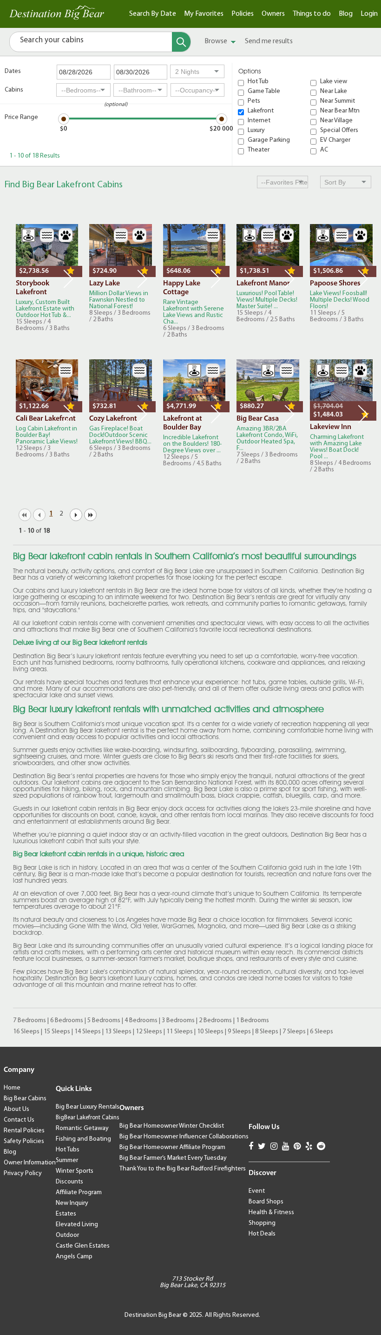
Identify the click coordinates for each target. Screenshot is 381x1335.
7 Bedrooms (29, 1020)
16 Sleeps (26, 1031)
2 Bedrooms (215, 1020)
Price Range (21, 117)
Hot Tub (258, 82)
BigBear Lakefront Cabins (87, 1118)
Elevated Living (77, 1224)
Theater (258, 150)
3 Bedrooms (178, 1020)
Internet (259, 121)
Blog (346, 14)
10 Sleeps (210, 1031)
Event (257, 1191)
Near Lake (333, 91)
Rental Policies (24, 1130)
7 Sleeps (294, 1031)
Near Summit (337, 101)
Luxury (256, 130)
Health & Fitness (271, 1212)
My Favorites (203, 14)
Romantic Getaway (82, 1128)
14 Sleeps (87, 1031)
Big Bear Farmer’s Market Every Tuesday (173, 1158)
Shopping (262, 1223)
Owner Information (30, 1162)
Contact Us (19, 1120)
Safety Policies (24, 1141)
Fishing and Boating (83, 1139)
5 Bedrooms (103, 1020)
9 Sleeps (239, 1031)
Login (369, 14)
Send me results (269, 41)
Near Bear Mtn (340, 111)
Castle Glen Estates (83, 1245)
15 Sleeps (57, 1031)
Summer (67, 1160)
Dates (13, 71)
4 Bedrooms (141, 1020)
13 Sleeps (118, 1031)
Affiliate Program (79, 1192)
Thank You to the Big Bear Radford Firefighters (182, 1168)
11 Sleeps (179, 1031)
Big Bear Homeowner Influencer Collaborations (184, 1136)
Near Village (336, 121)
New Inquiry (72, 1203)
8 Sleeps (266, 1031)
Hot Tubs (67, 1149)
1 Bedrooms (252, 1020)
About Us (16, 1109)
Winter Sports (74, 1171)
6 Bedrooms (66, 1020)
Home (12, 1087)
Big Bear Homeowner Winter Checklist (171, 1126)
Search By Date (152, 14)
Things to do (312, 14)
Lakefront (261, 111)
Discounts (69, 1181)
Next (68, 279)
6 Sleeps (321, 1031)
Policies (242, 14)
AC (324, 150)
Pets (254, 101)
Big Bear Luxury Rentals (87, 1107)
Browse (216, 41)
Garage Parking (269, 140)
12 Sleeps (149, 1031)
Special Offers (339, 130)
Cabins (14, 89)
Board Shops (266, 1201)
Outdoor (67, 1235)
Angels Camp (74, 1256)
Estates (66, 1213)
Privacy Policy (23, 1173)
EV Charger (335, 140)
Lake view (333, 82)
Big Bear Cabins (25, 1098)
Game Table (264, 91)
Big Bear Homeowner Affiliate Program (172, 1147)
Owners (273, 14)
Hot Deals (262, 1233)
